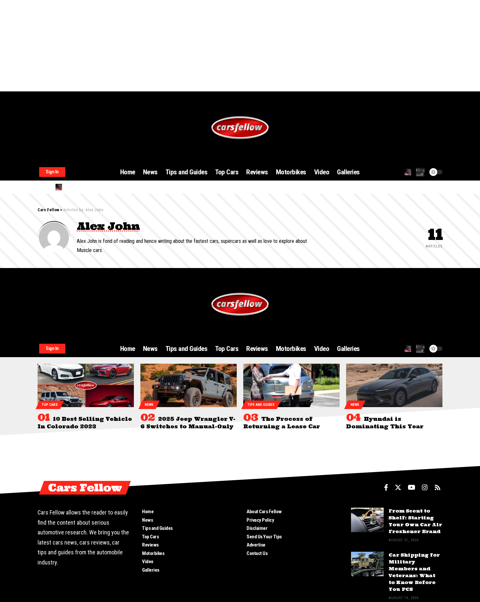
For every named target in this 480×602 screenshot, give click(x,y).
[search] (408, 172)
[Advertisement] (196, 45)
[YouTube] (411, 487)
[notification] (420, 172)
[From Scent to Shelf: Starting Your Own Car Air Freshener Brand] (367, 520)
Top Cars (50, 405)
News (149, 405)
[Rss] (437, 487)
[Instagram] (424, 487)
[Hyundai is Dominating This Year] (394, 385)
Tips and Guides (261, 405)
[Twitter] (398, 487)
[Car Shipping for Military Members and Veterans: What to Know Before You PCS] (367, 564)
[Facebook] (386, 487)
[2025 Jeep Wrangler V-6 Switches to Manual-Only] (188, 385)
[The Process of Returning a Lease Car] (291, 385)
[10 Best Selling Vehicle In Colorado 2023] (86, 385)
